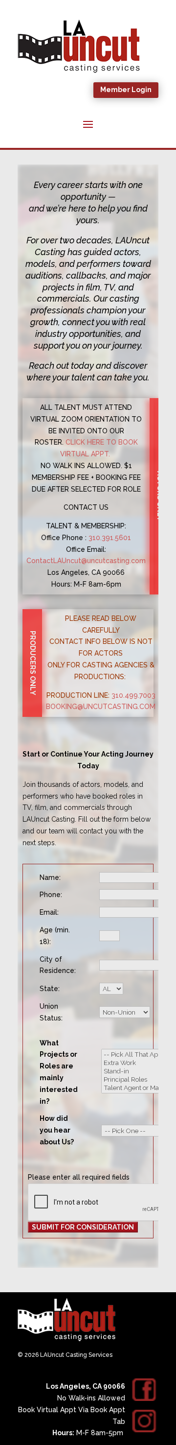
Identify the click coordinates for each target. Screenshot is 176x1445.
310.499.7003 (133, 695)
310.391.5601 (109, 538)
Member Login (126, 90)
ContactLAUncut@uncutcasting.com (86, 561)
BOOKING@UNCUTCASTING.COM (100, 707)
